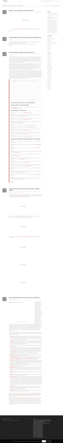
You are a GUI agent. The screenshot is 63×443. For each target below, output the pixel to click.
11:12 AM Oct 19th (15, 155)
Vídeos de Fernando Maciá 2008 (52, 33)
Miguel (10, 394)
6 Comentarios (16, 191)
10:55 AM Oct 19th (30, 124)
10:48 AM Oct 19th (26, 119)
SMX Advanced (13, 68)
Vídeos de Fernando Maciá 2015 (52, 27)
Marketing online (49, 41)
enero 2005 (49, 85)
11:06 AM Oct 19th (38, 144)
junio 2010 (48, 59)
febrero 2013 (49, 55)
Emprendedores (49, 37)
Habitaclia (30, 394)
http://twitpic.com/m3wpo (14, 107)
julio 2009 (48, 62)
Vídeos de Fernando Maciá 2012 (38, 434)
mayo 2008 (49, 71)
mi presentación (30, 356)
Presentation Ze (17, 357)
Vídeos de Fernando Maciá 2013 (52, 29)
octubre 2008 (49, 69)
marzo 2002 (49, 89)
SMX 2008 (48, 47)
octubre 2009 (49, 61)
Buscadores (19, 11)
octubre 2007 (49, 78)
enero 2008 (49, 75)
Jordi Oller (33, 393)
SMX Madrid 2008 (29, 63)
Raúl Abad (21, 394)
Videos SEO (31, 11)
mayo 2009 (49, 63)
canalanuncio (33, 348)
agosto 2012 (49, 56)
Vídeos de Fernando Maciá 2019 (52, 23)
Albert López (14, 351)
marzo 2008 (49, 73)
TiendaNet (12, 341)
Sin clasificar (49, 46)
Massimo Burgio (18, 358)
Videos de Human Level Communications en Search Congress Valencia (24, 189)
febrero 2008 (49, 74)
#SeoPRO (12, 112)
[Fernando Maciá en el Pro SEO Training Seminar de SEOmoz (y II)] (4, 39)
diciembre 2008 (49, 67)
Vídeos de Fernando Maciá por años (52, 17)
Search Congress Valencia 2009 (52, 43)
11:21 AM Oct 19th (21, 172)
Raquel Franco (38, 393)
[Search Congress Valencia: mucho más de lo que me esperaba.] (4, 299)
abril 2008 (48, 72)
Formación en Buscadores (25, 38)
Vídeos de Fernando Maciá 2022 (52, 21)
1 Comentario (15, 11)
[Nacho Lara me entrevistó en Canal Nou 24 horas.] (4, 12)
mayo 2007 (49, 79)
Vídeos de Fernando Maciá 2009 (52, 32)
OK (43, 441)
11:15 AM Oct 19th (25, 162)
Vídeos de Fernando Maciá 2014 (52, 28)
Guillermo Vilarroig (12, 358)
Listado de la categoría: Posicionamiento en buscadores (12, 5)
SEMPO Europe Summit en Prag (31, 358)
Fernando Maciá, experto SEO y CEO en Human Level (41, 423)
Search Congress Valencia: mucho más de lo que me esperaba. (24, 297)
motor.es (29, 348)
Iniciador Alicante (15, 350)
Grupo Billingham (22, 395)
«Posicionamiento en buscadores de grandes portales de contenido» (25, 236)
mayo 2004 (49, 87)
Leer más (10, 30)
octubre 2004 (49, 86)
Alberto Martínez (27, 395)
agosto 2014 (49, 54)
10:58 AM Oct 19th (25, 130)
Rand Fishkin (11, 63)
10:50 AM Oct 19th (19, 122)
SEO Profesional (12, 389)
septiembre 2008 (49, 70)
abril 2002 (48, 88)
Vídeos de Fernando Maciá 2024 (52, 20)
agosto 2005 (49, 83)
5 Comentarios (16, 38)
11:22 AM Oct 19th (37, 174)
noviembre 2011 (49, 57)
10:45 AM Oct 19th (22, 116)
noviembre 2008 (49, 68)
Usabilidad (49, 48)
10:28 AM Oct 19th (15, 108)
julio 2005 (48, 84)
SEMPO (48, 44)
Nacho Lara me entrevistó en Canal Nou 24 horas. (21, 10)
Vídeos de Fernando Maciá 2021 (52, 22)
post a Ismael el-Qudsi (18, 362)
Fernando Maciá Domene (38, 11)
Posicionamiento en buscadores (26, 11)
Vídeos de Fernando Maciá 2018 (52, 24)
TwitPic (21, 108)
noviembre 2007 (49, 77)
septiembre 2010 (49, 58)
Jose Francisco (17, 394)
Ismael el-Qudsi (39, 342)
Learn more (48, 441)
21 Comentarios (16, 298)
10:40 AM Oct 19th (26, 112)
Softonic (19, 351)
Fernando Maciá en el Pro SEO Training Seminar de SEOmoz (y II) (25, 37)
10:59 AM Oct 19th (25, 133)
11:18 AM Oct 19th (28, 165)
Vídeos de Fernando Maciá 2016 (52, 26)
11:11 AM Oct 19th (15, 152)
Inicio (50, 5)
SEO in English (49, 45)
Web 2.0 (48, 50)
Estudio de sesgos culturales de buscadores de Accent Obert (42, 419)
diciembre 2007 (49, 76)
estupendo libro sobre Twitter (21, 355)
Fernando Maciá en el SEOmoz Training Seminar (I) (21, 52)
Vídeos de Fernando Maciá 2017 (52, 25)
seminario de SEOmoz (31, 68)
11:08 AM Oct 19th (37, 147)
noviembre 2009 (49, 60)
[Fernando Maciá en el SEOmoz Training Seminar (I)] (4, 54)
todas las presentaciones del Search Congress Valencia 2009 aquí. (20, 196)
